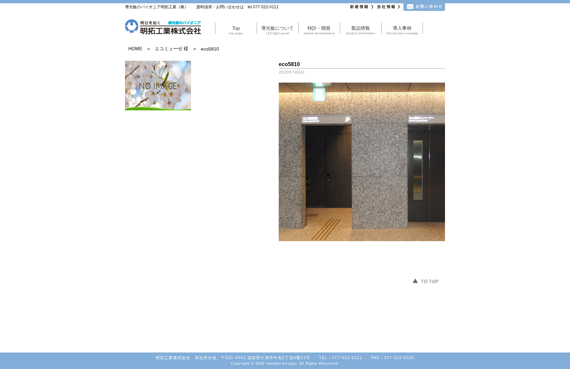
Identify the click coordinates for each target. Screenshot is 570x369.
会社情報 (389, 7)
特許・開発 (319, 30)
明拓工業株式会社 (163, 28)
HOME (135, 48)
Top (236, 30)
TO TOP (429, 281)
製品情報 (360, 30)
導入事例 (402, 30)
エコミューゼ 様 (171, 48)
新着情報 (362, 7)
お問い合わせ (424, 7)
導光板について (277, 30)
